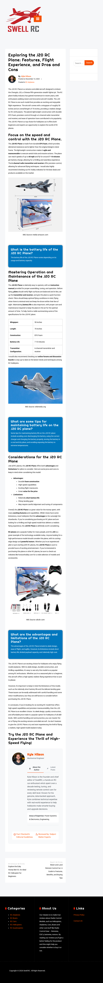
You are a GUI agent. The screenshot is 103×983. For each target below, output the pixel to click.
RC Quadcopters (16, 928)
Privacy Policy (79, 915)
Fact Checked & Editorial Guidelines (24, 835)
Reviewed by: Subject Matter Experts (47, 835)
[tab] (35, 769)
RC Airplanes (29, 82)
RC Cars (13, 921)
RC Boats (13, 918)
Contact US (78, 921)
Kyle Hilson (26, 76)
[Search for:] (83, 63)
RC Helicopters (16, 925)
